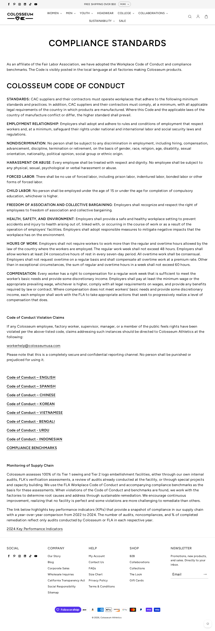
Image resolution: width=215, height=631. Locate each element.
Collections (137, 568)
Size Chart (95, 574)
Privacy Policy (98, 580)
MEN (69, 13)
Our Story (54, 556)
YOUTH (85, 13)
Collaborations (139, 562)
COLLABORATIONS (151, 13)
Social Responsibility (62, 586)
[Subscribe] (205, 574)
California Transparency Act (66, 580)
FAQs (92, 568)
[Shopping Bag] (206, 17)
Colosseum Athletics (110, 617)
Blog (51, 562)
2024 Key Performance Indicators (35, 529)
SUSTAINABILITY (101, 20)
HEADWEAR (105, 13)
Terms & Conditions (102, 586)
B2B (132, 556)
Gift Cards (137, 580)
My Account (97, 556)
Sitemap (53, 592)
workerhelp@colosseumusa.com (33, 346)
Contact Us (96, 562)
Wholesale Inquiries (61, 574)
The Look (136, 574)
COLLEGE (125, 13)
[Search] (190, 17)
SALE (122, 20)
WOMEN (53, 13)
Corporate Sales (59, 568)
